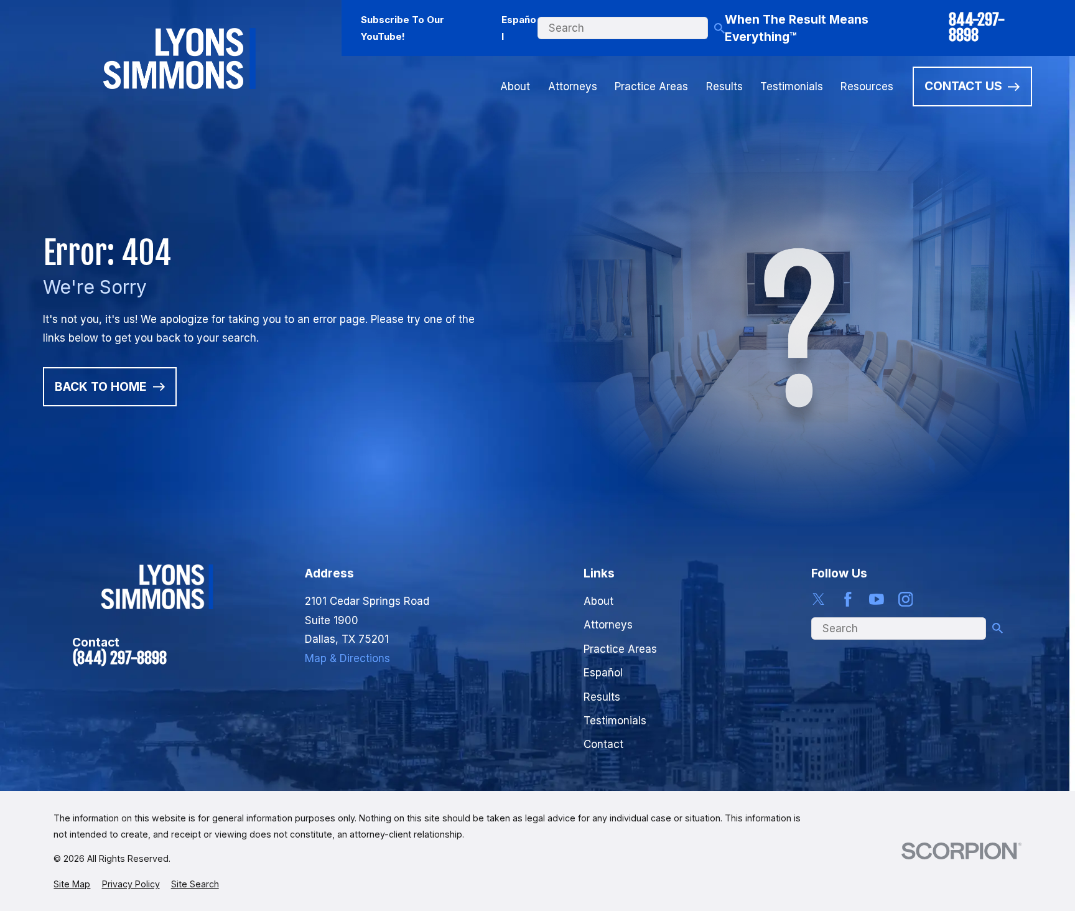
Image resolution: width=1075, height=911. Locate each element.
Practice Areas (620, 649)
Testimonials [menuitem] (791, 86)
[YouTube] (876, 599)
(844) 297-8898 (119, 658)
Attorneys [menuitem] (572, 86)
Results (602, 697)
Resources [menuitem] (866, 86)
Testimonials (615, 720)
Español (518, 28)
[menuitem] (72, 884)
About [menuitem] (515, 86)
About (598, 601)
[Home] (179, 58)
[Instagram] (905, 599)
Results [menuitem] (724, 86)
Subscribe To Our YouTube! (402, 28)
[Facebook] (847, 599)
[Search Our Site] (719, 28)
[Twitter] (818, 599)
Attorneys (608, 625)
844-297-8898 (977, 28)
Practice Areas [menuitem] (651, 86)
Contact (603, 744)
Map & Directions (347, 658)
